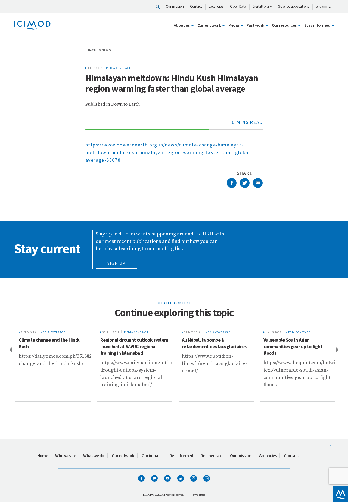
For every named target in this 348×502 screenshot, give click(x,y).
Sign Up (116, 263)
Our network (123, 455)
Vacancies (216, 6)
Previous (10, 349)
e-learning (323, 6)
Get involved (211, 455)
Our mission (175, 6)
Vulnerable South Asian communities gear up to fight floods (291, 346)
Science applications (293, 6)
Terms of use (198, 495)
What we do (93, 455)
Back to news (99, 50)
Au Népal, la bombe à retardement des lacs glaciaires (213, 343)
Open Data (238, 6)
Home (42, 455)
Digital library (262, 6)
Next (337, 349)
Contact (196, 6)
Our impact (152, 455)
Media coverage (118, 68)
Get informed (181, 455)
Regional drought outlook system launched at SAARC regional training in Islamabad (133, 346)
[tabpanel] (51, 364)
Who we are (65, 455)
